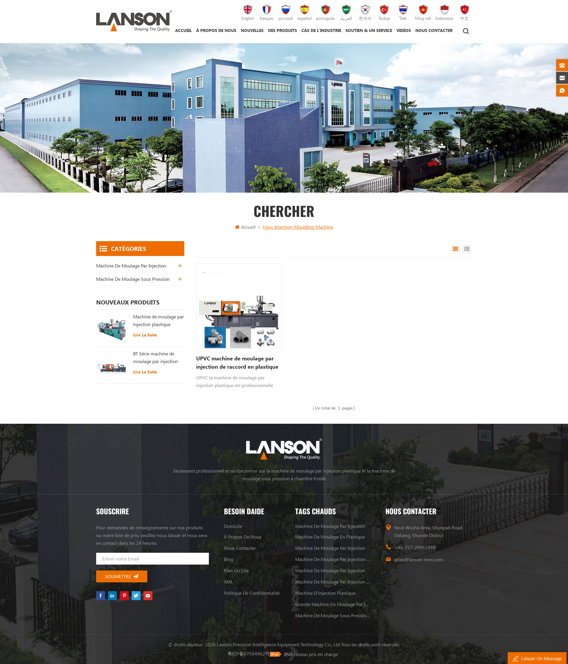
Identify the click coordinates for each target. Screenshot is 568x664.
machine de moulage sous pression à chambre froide (332, 615)
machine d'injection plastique (325, 593)
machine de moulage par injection (131, 265)
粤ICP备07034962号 (248, 653)
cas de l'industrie (321, 30)
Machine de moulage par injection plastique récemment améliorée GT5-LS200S (158, 320)
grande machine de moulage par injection (332, 604)
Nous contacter (434, 30)
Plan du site (236, 570)
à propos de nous (216, 30)
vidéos (403, 30)
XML (228, 581)
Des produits (282, 30)
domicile (233, 526)
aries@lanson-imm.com (418, 559)
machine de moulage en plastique (330, 537)
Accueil (183, 30)
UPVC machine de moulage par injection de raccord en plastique (237, 362)
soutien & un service (369, 30)
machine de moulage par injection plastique (332, 559)
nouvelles (252, 30)
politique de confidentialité (252, 593)
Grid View (455, 249)
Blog (228, 559)
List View (466, 249)
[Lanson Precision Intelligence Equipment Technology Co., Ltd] (134, 20)
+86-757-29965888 (415, 547)
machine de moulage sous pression (133, 279)
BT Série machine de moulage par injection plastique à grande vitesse (155, 357)
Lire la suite (145, 335)
